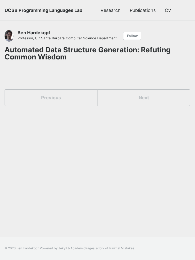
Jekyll (62, 248)
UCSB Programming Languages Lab (43, 10)
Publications (143, 10)
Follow (132, 36)
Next (144, 97)
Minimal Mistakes (121, 248)
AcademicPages (82, 248)
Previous (51, 97)
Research (111, 10)
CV (168, 10)
